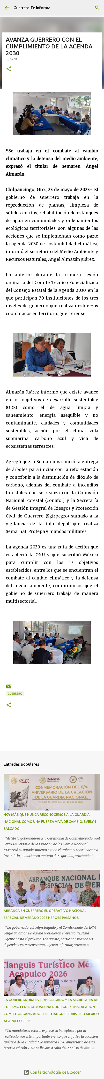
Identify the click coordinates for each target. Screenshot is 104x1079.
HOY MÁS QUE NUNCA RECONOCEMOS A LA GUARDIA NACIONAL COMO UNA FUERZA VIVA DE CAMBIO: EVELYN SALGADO (50, 822)
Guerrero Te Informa (32, 8)
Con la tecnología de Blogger (55, 1072)
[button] (9, 69)
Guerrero (15, 693)
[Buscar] (97, 8)
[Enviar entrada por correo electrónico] (9, 688)
